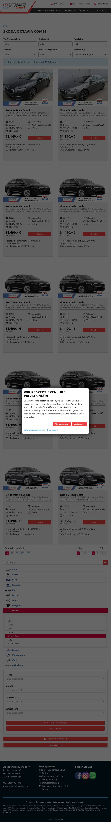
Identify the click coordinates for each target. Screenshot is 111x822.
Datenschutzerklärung (34, 430)
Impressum (52, 430)
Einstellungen (80, 424)
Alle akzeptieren (62, 424)
